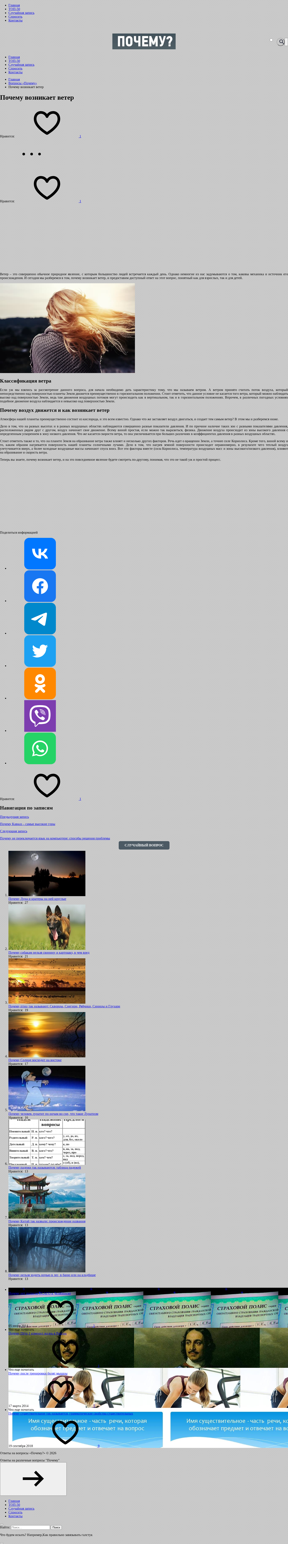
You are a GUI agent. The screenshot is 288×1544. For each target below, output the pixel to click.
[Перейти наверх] (33, 1479)
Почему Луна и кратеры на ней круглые (37, 899)
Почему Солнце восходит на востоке (35, 1060)
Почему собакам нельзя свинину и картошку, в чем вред (48, 952)
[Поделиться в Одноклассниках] (40, 698)
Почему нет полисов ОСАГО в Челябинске (39, 1293)
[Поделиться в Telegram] (40, 633)
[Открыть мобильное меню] (286, 42)
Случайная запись (21, 13)
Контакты (15, 20)
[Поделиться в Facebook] (40, 601)
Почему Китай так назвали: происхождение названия (46, 1221)
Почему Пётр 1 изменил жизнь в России (37, 1333)
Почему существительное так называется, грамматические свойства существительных (70, 1413)
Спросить (15, 16)
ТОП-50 (14, 9)
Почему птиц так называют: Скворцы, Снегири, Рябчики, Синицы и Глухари (64, 1006)
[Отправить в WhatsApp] (40, 763)
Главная (14, 5)
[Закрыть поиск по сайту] (1, 1543)
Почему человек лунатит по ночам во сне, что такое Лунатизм (53, 1114)
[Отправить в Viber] (40, 730)
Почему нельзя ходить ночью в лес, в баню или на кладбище (52, 1275)
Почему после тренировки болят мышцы (37, 1373)
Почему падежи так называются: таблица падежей (44, 1167)
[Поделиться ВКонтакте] (40, 568)
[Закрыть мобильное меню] (1, 1524)
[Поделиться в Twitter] (40, 665)
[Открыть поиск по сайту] (281, 42)
